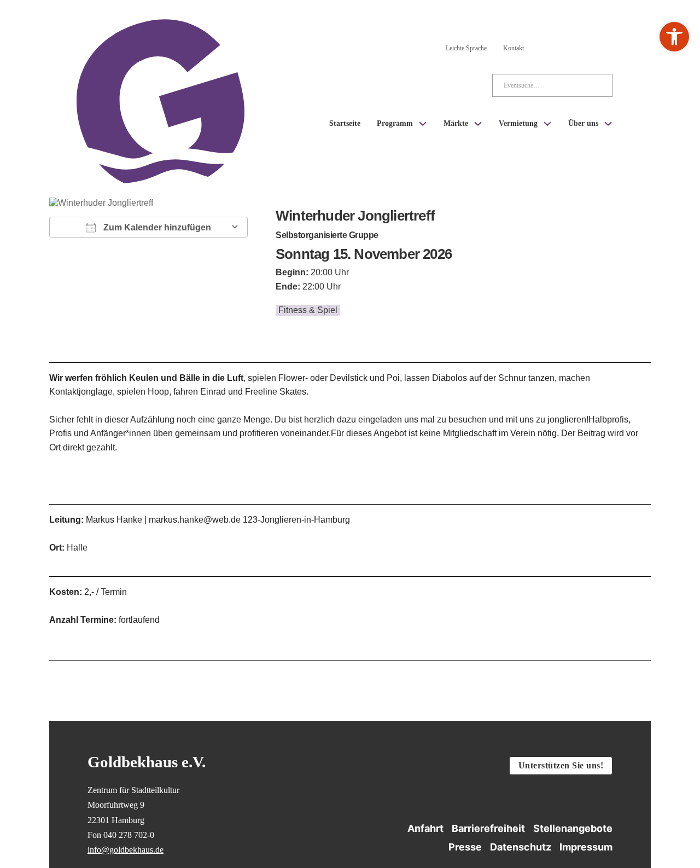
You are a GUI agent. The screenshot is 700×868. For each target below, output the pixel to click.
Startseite (344, 123)
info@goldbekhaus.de (126, 849)
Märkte (456, 123)
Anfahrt (425, 828)
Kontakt (513, 48)
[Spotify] (605, 46)
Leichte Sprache (466, 48)
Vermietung (518, 123)
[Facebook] (576, 46)
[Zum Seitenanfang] (673, 802)
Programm (395, 123)
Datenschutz (520, 847)
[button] (674, 36)
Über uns (583, 123)
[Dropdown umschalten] (422, 123)
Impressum (585, 847)
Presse (465, 847)
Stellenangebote (572, 828)
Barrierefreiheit (488, 828)
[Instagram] (546, 46)
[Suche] (595, 85)
